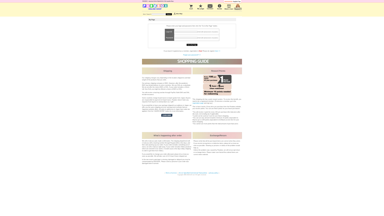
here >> (217, 51)
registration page (198, 103)
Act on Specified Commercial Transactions (193, 173)
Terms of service (171, 173)
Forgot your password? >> (192, 55)
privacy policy (213, 173)
